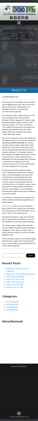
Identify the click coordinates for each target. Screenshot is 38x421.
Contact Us (8, 206)
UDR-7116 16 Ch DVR (15, 279)
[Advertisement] (19, 66)
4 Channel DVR (12, 304)
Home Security (12, 310)
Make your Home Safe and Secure (20, 274)
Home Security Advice (15, 277)
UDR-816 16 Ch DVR (14, 287)
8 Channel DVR (12, 307)
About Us (19, 90)
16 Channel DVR (12, 302)
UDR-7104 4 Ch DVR (14, 285)
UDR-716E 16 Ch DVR (15, 282)
